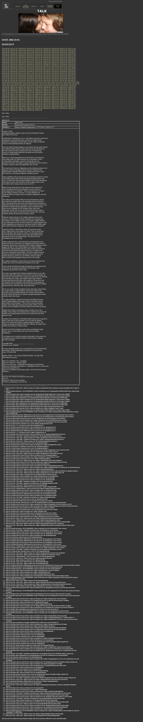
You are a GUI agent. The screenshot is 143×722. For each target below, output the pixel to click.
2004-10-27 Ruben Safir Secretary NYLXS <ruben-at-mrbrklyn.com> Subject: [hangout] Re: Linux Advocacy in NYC (37, 450)
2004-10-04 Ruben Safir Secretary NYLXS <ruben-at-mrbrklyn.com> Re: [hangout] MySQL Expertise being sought (37, 695)
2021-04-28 (13, 61)
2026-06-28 (22, 48)
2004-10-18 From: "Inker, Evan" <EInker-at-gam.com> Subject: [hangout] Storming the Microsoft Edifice (34, 518)
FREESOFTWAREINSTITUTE (26, 6)
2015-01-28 (38, 75)
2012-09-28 (46, 80)
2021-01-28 (38, 61)
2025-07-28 (38, 50)
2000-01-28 (30, 110)
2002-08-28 (71, 103)
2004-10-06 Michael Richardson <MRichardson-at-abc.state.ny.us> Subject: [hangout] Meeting (32, 681)
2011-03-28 (42, 83)
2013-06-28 (46, 78)
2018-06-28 (71, 66)
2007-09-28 (13, 92)
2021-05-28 (5, 61)
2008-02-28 (46, 90)
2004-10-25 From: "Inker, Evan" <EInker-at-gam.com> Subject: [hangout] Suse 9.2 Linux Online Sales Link (35, 472)
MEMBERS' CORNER (50, 6)
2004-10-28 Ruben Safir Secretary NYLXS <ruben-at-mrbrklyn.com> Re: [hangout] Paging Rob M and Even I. (35, 434)
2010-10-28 (6, 85)
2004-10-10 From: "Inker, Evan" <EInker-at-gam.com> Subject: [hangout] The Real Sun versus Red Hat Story (36, 582)
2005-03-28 (38, 97)
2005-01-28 (55, 97)
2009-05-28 (71, 87)
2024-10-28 (38, 52)
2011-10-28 (63, 82)
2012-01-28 (38, 82)
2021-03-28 (22, 61)
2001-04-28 (55, 106)
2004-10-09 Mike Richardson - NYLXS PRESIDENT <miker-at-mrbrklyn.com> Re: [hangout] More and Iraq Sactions (37, 611)
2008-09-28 (63, 89)
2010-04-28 (55, 85)
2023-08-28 (5, 55)
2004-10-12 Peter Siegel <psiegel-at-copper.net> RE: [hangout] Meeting (25, 560)
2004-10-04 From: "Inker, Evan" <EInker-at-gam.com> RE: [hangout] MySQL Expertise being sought (33, 703)
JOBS (41, 6)
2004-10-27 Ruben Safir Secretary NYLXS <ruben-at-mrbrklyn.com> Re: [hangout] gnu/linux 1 (31, 455)
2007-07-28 (30, 92)
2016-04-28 (63, 71)
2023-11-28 (55, 54)
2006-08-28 (46, 94)
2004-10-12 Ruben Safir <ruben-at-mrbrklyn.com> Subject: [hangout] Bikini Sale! (28, 572)
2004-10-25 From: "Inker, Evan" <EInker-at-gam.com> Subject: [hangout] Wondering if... (30, 469)
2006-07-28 (55, 94)
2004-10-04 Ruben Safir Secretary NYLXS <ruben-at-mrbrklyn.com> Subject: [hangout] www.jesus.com (34, 709)
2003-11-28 (22, 101)
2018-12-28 (22, 66)
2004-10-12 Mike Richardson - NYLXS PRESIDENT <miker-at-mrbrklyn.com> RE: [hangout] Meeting (33, 568)
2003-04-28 (5, 103)
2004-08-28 (22, 99)
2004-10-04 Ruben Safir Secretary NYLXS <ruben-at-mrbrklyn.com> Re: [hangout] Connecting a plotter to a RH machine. (39, 696)
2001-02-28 (71, 106)
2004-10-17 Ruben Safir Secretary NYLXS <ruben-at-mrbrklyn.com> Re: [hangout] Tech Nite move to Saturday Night (38, 522)
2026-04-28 (38, 48)
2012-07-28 (63, 80)
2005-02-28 (46, 97)
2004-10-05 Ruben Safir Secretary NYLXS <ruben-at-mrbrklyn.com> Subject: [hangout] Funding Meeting (34, 691)
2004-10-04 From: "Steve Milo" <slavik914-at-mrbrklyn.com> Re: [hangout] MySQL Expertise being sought (35, 698)
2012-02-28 (30, 82)
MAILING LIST (58, 6)
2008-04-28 (30, 90)
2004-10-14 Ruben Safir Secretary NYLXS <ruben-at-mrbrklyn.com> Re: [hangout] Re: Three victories (34, 532)
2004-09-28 (13, 99)
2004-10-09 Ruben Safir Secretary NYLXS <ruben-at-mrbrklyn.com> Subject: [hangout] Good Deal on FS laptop (36, 624)
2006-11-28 (22, 94)
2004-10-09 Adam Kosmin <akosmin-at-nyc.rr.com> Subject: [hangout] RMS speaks (29, 604)
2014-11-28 (55, 75)
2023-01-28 (63, 55)
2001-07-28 (30, 106)
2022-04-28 (63, 57)
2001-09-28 (13, 106)
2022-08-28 (30, 57)
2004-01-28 (5, 101)
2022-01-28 (13, 59)
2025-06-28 (46, 50)
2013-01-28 (13, 80)
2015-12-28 (22, 73)
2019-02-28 (5, 66)
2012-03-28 (22, 82)
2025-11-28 (5, 50)
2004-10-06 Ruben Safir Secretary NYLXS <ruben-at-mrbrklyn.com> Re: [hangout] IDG (30, 640)
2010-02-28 (72, 85)
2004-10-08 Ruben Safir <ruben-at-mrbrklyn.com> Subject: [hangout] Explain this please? (30, 626)
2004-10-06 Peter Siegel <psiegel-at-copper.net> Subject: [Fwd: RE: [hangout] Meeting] (30, 645)
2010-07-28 (31, 85)
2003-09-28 (38, 101)
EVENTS (18, 6)
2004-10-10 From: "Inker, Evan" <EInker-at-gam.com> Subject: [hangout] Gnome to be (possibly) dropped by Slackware (39, 584)
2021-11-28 (30, 59)
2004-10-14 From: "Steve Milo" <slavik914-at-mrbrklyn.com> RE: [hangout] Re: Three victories (32, 530)
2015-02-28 (30, 75)
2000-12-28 (13, 108)
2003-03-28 (13, 103)
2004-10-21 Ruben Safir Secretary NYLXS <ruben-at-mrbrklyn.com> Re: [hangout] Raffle (30, 478)
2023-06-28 (22, 55)
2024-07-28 (63, 52)
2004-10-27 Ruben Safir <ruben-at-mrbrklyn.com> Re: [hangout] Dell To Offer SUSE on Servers (32, 451)
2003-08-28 (46, 101)
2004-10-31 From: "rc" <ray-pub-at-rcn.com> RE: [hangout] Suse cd (24, 425)
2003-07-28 (55, 101)
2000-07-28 (55, 108)
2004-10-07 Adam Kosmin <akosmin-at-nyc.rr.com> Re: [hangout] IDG (25, 634)
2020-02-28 (55, 62)
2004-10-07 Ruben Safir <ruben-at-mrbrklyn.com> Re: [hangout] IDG (24, 633)
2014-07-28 (13, 76)
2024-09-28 (46, 52)
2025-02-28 (5, 52)
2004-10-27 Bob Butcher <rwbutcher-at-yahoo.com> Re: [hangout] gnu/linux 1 (27, 446)
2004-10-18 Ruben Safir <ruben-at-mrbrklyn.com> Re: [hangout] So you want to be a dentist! (31, 513)
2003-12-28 (13, 101)
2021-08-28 (55, 59)
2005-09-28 (63, 96)
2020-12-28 (46, 61)
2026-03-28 (46, 48)
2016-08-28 (30, 71)
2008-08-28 (71, 89)
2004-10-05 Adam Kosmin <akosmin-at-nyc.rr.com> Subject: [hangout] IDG (26, 689)
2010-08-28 (22, 85)
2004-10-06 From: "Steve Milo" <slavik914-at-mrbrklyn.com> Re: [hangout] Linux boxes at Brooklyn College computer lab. (39, 653)
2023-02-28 (55, 55)
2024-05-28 (5, 54)
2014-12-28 (46, 75)
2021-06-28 (71, 59)
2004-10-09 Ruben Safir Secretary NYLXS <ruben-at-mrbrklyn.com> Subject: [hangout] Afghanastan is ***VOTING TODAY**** (40, 617)
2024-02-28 (30, 54)
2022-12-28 (71, 55)
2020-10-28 (63, 61)
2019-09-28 (22, 64)
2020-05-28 (30, 62)
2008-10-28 (55, 89)
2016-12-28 (71, 69)
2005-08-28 (71, 96)
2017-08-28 (5, 69)
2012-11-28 (30, 80)
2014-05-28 (30, 76)
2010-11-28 (75, 83)
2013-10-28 (13, 78)
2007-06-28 (38, 92)
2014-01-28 (63, 76)
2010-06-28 (39, 85)
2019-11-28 (5, 64)
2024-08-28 (55, 52)
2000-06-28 (63, 108)
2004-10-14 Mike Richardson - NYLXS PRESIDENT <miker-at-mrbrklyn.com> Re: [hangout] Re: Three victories (36, 528)
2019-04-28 (63, 64)
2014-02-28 (55, 76)
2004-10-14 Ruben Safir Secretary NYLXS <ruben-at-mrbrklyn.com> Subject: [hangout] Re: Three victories (35, 547)
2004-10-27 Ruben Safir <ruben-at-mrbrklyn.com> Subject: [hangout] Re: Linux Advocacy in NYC (32, 457)
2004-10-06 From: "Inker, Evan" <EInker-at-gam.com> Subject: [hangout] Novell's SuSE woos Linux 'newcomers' (37, 679)
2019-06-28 (46, 64)
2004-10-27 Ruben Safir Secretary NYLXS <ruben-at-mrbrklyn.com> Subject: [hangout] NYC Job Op (33, 444)
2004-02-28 (71, 99)
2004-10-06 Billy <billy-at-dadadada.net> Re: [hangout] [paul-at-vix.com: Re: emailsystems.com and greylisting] (36, 655)
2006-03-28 (13, 96)
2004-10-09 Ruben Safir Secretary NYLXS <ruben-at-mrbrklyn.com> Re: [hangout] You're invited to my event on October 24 (40, 607)
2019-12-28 (71, 62)
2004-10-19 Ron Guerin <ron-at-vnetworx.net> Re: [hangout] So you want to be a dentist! (30, 507)
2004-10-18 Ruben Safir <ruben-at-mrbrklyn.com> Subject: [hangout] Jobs (26, 511)
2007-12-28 (63, 90)
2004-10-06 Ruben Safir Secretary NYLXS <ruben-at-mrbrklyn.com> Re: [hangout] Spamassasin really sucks (36, 665)
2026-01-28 (63, 48)
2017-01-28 (63, 69)
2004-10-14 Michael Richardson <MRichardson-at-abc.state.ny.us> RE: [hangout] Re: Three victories (33, 539)
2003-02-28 (22, 103)
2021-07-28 (63, 59)
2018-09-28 (46, 66)
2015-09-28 (46, 73)
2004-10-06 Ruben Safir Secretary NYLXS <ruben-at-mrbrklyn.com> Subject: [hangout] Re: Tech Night (34, 663)
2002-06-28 (13, 104)
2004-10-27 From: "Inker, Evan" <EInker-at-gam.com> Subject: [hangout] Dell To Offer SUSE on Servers (34, 453)
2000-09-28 (38, 108)
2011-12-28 (46, 82)
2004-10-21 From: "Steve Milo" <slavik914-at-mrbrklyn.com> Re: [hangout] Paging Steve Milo (31, 483)
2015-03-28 (22, 75)
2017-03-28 (46, 69)
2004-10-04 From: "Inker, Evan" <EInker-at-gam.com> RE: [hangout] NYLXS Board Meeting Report (33, 715)
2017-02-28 (55, 69)
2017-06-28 (22, 69)
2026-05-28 (30, 48)
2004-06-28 (38, 99)
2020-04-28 (38, 62)
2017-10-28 (63, 68)
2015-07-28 (63, 73)
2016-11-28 (5, 71)
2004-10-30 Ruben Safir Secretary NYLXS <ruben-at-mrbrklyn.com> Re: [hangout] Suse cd (31, 427)
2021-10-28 (38, 59)
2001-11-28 (71, 104)
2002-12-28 (38, 103)
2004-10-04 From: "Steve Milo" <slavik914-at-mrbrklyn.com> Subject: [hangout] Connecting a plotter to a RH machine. (38, 693)
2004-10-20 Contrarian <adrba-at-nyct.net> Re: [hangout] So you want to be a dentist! (29, 500)
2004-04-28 (55, 99)
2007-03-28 (63, 92)
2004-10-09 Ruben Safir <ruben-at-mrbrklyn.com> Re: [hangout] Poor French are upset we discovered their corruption (38, 594)
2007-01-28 (5, 94)
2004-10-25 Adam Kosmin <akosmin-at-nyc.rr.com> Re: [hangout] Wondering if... (28, 464)
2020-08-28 (5, 62)
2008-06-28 (13, 90)
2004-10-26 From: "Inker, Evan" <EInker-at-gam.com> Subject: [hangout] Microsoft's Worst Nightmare (34, 460)
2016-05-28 (55, 71)
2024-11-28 (30, 52)
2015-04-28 (13, 75)
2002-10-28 (55, 103)
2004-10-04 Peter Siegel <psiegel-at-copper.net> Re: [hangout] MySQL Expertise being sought (31, 700)
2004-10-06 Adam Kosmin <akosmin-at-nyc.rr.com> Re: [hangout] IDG (25, 643)
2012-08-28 (55, 80)
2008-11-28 (46, 89)
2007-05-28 (46, 92)
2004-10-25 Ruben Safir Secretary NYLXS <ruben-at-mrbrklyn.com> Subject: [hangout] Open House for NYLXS (36, 462)
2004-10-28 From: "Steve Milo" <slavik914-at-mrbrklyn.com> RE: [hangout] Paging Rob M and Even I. (34, 436)
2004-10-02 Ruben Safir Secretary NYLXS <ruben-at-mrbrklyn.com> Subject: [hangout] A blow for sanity (34, 408)
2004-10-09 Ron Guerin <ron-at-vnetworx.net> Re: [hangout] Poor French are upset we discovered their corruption (37, 600)
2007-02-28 (71, 92)
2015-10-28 (38, 73)
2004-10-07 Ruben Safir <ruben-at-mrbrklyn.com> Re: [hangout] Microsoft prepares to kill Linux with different (36, 629)
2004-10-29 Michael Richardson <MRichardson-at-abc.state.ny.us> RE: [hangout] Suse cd (30, 430)
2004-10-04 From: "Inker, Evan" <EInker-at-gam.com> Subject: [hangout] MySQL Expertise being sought (34, 714)
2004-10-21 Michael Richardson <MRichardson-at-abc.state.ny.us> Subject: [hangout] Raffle (31, 486)
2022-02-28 (5, 59)
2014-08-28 (5, 76)
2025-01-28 (13, 52)
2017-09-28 (71, 68)
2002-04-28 (30, 104)
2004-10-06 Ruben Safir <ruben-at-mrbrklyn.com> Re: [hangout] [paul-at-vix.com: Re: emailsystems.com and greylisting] (39, 648)
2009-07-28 (55, 87)
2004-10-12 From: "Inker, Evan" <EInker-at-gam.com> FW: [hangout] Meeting (27, 563)
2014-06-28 (22, 76)
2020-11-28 (55, 61)
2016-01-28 (13, 73)
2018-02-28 (30, 68)
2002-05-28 (22, 104)
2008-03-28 (38, 90)
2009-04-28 (5, 89)
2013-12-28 (71, 76)
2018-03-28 (22, 68)
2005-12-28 (38, 96)
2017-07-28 (13, 69)
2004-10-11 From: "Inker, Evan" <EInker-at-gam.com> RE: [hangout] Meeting (27, 580)
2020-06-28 (22, 62)
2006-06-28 (63, 94)
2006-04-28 (5, 96)
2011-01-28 (59, 83)
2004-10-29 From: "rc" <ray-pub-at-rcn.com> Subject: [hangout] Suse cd (26, 432)
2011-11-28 (54, 82)
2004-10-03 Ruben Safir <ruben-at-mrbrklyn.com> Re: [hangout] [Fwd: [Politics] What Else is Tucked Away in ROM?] (38, 394)
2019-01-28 (13, 66)
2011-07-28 (10, 83)
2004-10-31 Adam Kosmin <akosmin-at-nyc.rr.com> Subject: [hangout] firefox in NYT (29, 423)
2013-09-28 (22, 78)
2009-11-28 (22, 87)
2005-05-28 (22, 97)
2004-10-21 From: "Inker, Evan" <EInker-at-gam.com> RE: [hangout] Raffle (26, 485)
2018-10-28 (38, 66)
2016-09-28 (22, 71)
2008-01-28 (55, 90)
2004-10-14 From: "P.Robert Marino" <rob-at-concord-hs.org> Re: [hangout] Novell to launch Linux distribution (36, 546)
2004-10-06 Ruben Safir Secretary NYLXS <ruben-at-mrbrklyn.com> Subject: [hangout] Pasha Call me (34, 638)
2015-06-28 (71, 73)
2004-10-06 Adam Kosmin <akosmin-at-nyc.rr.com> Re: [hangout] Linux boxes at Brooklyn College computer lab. (37, 641)
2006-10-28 (30, 94)
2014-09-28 (71, 75)
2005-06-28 (13, 97)
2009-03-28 (13, 89)
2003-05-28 (71, 101)
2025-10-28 (13, 50)
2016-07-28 (38, 71)
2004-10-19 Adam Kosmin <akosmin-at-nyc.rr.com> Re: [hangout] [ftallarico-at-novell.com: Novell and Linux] (36, 502)
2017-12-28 (46, 68)
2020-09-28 (71, 61)
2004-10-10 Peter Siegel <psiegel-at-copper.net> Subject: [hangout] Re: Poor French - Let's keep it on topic (35, 586)
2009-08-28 (46, 87)
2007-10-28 (5, 92)
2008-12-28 (38, 89)
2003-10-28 (30, 101)
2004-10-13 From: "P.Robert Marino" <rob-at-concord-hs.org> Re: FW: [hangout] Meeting (30, 556)
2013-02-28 (5, 80)
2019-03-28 (71, 64)
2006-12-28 (13, 94)
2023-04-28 (38, 55)
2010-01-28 (5, 87)
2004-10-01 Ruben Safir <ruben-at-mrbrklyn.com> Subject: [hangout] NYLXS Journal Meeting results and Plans (36, 420)
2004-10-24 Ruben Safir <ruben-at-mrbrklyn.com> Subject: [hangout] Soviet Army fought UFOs (32, 476)
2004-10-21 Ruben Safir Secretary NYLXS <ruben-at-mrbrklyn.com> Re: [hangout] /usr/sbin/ (31, 490)
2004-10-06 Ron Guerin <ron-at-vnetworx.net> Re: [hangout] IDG (23, 669)
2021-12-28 (22, 59)
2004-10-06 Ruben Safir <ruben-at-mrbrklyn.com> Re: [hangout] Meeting (26, 672)
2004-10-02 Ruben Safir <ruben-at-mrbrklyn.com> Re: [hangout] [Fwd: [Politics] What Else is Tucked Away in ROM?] (38, 410)
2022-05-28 (55, 57)
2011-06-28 (18, 83)
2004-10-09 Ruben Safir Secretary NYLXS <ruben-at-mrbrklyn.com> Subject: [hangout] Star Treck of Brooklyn (36, 598)
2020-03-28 (46, 62)
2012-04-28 (13, 82)
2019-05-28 (55, 64)
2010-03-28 (64, 85)
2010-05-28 (47, 85)
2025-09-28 (22, 50)
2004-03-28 (63, 99)
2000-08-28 (46, 108)
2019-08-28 (30, 64)
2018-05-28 (5, 68)
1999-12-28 (38, 110)
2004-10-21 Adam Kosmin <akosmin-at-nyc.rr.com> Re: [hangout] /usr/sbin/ (27, 499)
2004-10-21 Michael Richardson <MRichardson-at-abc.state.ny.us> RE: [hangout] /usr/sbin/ (31, 493)
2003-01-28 (30, 103)
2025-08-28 (30, 50)
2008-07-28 (5, 90)
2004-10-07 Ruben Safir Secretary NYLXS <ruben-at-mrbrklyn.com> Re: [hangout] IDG (30, 631)
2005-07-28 (5, 97)
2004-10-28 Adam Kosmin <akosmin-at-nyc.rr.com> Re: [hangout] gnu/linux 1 (27, 443)
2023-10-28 (63, 54)
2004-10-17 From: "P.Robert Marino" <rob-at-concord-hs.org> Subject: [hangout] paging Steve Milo (33, 520)
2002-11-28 (46, 103)
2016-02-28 (5, 73)
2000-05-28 (71, 108)
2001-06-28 (38, 106)
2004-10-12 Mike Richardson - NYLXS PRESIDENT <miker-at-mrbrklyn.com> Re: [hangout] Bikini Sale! (34, 567)
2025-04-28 (63, 50)
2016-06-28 (46, 71)
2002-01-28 (55, 104)
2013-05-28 (55, 78)
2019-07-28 (38, 64)
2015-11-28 (30, 73)
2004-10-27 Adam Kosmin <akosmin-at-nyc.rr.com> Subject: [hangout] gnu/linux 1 (28, 458)
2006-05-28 (71, 94)
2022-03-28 (71, 57)
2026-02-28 (55, 48)
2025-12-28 (71, 48)
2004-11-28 (71, 97)
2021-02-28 (30, 61)
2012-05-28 (5, 82)
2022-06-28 (46, 57)
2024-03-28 (22, 54)
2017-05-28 (30, 69)
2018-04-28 (13, 68)
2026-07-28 (13, 48)
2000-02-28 (22, 110)
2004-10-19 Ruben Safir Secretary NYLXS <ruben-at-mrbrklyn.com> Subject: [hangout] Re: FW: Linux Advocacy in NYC (39, 504)
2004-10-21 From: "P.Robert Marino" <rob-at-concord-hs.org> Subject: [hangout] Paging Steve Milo (33, 488)
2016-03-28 (71, 71)
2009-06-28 (63, 87)
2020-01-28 (63, 62)
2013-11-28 (5, 78)
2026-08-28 (5, 48)
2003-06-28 (63, 101)
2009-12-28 (13, 87)
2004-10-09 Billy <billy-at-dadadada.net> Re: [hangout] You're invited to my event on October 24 (32, 609)
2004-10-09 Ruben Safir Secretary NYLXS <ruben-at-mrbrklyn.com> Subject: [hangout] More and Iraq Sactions (36, 616)
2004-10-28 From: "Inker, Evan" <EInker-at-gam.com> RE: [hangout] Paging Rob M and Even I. (32, 441)
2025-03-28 (71, 50)
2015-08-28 (55, 73)
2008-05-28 (22, 90)
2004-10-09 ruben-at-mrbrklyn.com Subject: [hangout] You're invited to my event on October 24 (32, 622)
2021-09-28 (46, 59)
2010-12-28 (67, 83)
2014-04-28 (38, 76)
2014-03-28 (46, 76)
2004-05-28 (46, 99)
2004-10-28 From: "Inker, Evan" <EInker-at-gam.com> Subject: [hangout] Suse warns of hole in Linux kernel (35, 437)
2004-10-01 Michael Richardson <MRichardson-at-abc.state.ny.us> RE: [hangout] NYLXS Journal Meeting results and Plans (40, 415)
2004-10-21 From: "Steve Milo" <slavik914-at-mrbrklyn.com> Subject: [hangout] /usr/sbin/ (30, 497)
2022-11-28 (5, 57)
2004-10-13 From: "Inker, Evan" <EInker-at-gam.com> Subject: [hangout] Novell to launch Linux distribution (35, 553)
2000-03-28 (13, 110)
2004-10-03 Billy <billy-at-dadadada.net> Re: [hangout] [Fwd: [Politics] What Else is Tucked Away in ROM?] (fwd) (36, 397)
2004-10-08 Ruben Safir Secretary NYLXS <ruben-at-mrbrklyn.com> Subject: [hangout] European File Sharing (36, 627)
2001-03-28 (63, 106)
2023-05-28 (30, 55)
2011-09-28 (71, 82)
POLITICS (33, 6)
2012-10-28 (38, 80)
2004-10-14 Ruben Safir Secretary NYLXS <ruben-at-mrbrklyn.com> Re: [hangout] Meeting (31, 535)
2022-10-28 (13, 57)
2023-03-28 (46, 55)
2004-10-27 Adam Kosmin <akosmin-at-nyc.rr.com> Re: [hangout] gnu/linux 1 (27, 448)
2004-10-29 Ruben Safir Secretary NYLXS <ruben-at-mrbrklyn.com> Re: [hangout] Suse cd (31, 429)
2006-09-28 (38, 94)
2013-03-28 (71, 78)
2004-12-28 (63, 97)
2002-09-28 (63, 103)
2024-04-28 (13, 54)
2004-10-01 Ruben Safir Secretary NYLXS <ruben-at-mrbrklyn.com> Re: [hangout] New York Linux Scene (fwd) (36, 422)
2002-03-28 (38, 104)
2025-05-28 (55, 50)
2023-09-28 (71, 54)
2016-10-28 (13, 71)
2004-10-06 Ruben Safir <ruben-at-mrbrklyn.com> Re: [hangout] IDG (24, 667)
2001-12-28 (63, 104)
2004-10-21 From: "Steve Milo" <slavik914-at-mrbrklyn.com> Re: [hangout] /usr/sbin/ (29, 481)
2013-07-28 (38, 78)
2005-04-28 (30, 97)
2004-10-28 (5, 99)
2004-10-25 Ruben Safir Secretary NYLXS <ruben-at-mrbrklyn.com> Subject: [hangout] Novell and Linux (34, 465)
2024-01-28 (38, 54)
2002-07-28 (5, 104)
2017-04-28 (38, 69)
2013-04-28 (63, 78)
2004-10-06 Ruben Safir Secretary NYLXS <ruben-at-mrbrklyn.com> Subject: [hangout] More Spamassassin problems (38, 647)
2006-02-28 (22, 96)
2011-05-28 (26, 83)
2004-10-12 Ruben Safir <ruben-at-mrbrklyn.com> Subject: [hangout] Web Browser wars (30, 574)
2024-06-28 (71, 52)
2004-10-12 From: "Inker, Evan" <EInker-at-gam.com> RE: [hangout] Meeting (27, 561)
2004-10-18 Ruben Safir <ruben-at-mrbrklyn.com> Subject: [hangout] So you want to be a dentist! (32, 516)
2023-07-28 (13, 55)
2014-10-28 (63, 75)
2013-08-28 (30, 78)
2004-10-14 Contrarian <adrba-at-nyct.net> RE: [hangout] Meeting (24, 537)
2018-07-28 (63, 66)
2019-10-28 (13, 64)
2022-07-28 (38, 57)
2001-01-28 (5, 108)
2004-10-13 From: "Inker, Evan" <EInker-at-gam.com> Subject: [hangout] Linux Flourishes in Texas (33, 554)
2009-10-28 (30, 87)
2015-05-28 (5, 75)
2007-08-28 (22, 92)
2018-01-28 (38, 68)
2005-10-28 (55, 96)
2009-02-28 (22, 89)
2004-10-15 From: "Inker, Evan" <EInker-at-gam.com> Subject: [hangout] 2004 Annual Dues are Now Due (35, 523)
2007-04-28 (55, 92)
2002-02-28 (46, 104)
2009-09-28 (38, 87)
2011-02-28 (51, 83)
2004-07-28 (30, 99)
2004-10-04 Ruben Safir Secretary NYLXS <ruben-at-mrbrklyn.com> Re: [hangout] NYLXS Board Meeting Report (37, 707)
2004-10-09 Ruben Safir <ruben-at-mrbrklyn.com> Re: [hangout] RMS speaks (27, 602)
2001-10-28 (5, 106)
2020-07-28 (13, 62)
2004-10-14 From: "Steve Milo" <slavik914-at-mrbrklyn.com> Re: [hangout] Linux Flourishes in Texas (34, 549)
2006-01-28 (30, 96)
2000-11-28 (22, 108)
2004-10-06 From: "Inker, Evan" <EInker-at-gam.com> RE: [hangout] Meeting (27, 670)
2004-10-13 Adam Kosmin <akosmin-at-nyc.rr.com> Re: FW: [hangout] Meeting (27, 551)
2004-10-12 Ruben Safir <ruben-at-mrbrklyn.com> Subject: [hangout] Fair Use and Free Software (32, 570)
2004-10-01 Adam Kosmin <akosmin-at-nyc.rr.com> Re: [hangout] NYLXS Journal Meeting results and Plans (35, 418)
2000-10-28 (30, 108)
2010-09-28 (14, 85)
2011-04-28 (34, 83)
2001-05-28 (46, 106)
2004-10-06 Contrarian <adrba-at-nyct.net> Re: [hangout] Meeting (24, 657)
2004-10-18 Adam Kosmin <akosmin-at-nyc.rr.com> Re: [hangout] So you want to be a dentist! (32, 509)
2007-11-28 (71, 90)
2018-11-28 (30, 66)
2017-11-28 (55, 68)
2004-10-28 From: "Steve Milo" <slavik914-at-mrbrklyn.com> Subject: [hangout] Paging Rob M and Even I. (35, 439)
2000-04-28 (5, 110)
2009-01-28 (30, 89)
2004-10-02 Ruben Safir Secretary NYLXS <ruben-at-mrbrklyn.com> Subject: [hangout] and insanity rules (35, 406)
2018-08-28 (55, 66)
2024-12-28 (22, 52)
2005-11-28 (46, 96)
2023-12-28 (46, 54)
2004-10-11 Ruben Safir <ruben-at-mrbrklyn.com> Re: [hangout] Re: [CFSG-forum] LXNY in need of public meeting (37, 575)
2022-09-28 (22, 57)
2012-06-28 (71, 80)
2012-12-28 (22, 80)
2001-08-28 (22, 106)
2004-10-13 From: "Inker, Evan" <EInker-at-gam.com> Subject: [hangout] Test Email (29, 558)
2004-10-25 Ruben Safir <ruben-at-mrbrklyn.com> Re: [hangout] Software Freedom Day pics (31, 474)
